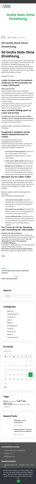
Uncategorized (11, 337)
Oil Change (20, 404)
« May (5, 387)
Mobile (9, 323)
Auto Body (10, 401)
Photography (11, 326)
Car (19, 401)
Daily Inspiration (12, 314)
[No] (34, 476)
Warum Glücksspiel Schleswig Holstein (12, 196)
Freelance (10, 317)
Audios (9, 311)
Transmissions (6, 406)
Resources (10, 331)
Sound (28, 404)
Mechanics (15, 404)
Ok (18, 481)
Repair (24, 404)
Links (8, 320)
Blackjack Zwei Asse (7, 76)
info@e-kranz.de (9, 456)
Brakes (14, 401)
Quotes (9, 328)
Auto (5, 401)
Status (9, 334)
